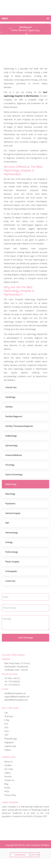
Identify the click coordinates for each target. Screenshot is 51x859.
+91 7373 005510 (12, 684)
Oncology (9, 464)
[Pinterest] (25, 825)
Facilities (8, 765)
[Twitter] (33, 825)
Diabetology (11, 435)
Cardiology (10, 397)
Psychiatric (10, 503)
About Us (8, 762)
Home (14, 30)
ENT (7, 523)
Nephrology (10, 484)
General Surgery (12, 513)
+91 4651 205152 (12, 678)
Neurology (10, 493)
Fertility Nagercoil (13, 416)
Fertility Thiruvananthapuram (19, 426)
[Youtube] (42, 825)
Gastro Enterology (14, 474)
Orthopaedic (11, 571)
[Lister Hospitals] (25, 7)
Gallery (7, 772)
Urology (9, 542)
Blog (6, 784)
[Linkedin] (7, 832)
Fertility (9, 406)
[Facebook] (7, 825)
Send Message (25, 637)
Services (23, 30)
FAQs (6, 791)
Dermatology (11, 532)
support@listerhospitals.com (16, 696)
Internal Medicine (13, 455)
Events (7, 787)
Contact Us (9, 780)
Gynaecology (11, 445)
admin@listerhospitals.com (16, 699)
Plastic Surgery (12, 561)
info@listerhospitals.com (15, 693)
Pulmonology (11, 552)
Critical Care (10, 387)
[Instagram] (16, 825)
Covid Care (10, 581)
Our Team (8, 769)
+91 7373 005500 (12, 681)
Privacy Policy (10, 795)
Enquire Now (20, 855)
